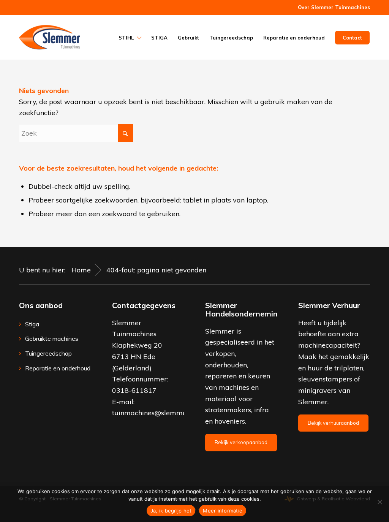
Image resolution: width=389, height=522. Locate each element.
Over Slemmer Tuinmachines (334, 7)
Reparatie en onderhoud (57, 368)
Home (81, 270)
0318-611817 (134, 390)
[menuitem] (332, 7)
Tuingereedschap (48, 353)
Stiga (32, 324)
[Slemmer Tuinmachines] (49, 37)
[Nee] (379, 502)
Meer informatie (222, 511)
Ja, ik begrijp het (171, 511)
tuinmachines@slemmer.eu (155, 412)
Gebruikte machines (51, 338)
